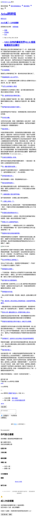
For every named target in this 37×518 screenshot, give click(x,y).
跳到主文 (3, 18)
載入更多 (3, 407)
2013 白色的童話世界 (18, 400)
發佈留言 (3, 417)
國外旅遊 (15, 398)
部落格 (6, 32)
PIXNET (8, 491)
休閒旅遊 (15, 27)
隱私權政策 (32, 491)
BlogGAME (18, 481)
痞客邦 (10, 393)
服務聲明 (19, 493)
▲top (2, 403)
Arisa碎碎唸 (8, 13)
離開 (10, 514)
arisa (2, 383)
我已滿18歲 (4, 514)
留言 (14, 393)
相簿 (5, 30)
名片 (5, 34)
